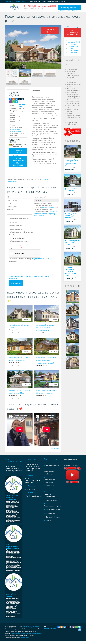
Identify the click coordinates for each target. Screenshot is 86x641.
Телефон (10, 209)
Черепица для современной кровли (11, 595)
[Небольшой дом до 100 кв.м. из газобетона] (72, 232)
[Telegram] (79, 629)
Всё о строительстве (13, 460)
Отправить (16, 282)
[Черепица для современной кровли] (13, 582)
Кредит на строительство (49, 495)
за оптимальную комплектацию (72, 32)
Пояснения (13, 261)
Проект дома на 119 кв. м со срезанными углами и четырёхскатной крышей (46, 360)
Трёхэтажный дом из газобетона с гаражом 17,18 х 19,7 (72, 163)
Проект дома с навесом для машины (70, 216)
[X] (19, 99)
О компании (50, 513)
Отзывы (49, 521)
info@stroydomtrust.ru (33, 496)
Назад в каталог (18, 151)
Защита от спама (15, 248)
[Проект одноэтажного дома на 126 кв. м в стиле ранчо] (46, 379)
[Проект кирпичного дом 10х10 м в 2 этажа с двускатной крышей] (72, 362)
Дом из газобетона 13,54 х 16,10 (72, 190)
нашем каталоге (48, 207)
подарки (74, 52)
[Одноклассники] (13, 99)
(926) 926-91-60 (30, 489)
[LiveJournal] (22, 99)
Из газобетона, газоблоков (49, 472)
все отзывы (55, 449)
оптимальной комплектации (15, 130)
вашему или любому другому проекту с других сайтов (45, 214)
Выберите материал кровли (19, 241)
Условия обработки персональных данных (26, 633)
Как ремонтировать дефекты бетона (12, 546)
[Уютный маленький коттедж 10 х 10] (20, 313)
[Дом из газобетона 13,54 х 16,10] (72, 180)
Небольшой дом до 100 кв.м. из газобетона (72, 242)
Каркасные (50, 486)
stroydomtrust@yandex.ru (41, 259)
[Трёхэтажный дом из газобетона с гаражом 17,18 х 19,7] (72, 151)
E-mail (9, 203)
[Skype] (16, 101)
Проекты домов (51, 500)
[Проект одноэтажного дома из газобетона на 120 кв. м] (20, 379)
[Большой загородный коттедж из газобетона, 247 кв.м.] (72, 259)
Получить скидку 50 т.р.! (50, 30)
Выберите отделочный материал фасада (21, 233)
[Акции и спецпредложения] (72, 132)
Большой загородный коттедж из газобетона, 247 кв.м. (71, 271)
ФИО (9, 197)
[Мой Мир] (16, 99)
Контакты (30, 459)
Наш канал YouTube (71, 465)
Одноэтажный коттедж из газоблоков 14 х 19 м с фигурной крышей (45, 328)
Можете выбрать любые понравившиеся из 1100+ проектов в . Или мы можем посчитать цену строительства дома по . (46, 209)
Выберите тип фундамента (18, 218)
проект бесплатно (74, 49)
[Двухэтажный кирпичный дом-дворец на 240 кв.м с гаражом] (72, 336)
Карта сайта (24, 637)
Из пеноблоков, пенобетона (49, 481)
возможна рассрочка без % (74, 41)
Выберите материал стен (18, 225)
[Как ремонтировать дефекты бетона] (13, 533)
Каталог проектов (68, 7)
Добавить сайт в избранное (68, 11)
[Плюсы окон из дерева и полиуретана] (13, 485)
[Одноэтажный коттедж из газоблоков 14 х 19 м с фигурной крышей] (46, 313)
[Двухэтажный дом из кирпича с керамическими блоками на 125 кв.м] (72, 296)
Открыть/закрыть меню (7, 8)
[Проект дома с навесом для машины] (72, 205)
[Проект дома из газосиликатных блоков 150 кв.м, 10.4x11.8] (72, 323)
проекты (47, 488)
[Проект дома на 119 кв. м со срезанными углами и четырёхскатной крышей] (46, 346)
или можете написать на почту (29, 259)
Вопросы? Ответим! (53, 517)
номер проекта (40, 197)
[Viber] (10, 101)
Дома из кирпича (52, 466)
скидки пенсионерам (74, 45)
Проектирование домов (52, 506)
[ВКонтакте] (10, 99)
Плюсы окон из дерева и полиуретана (12, 497)
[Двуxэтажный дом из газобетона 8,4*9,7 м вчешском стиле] (72, 310)
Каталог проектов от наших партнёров (18, 161)
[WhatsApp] (13, 101)
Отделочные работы (53, 510)
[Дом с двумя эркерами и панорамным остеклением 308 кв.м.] (72, 349)
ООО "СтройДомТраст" (30, 627)
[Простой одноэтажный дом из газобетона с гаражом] (20, 346)
